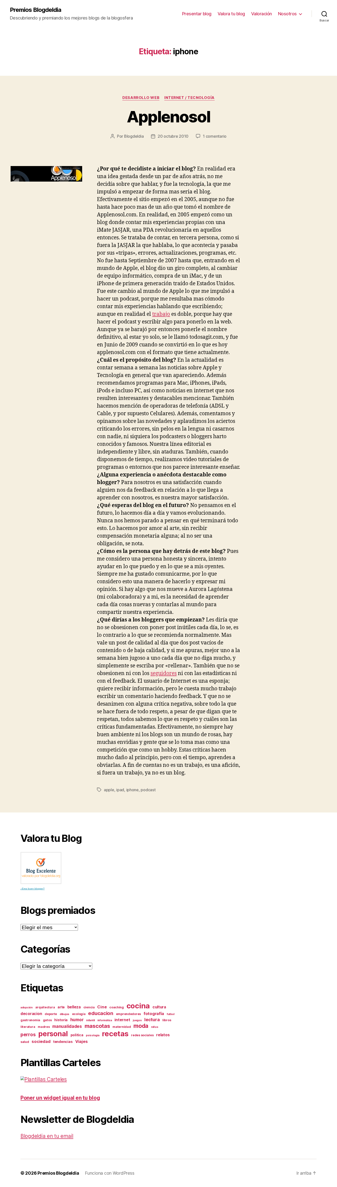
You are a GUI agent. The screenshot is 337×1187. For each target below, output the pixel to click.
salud (24, 1042)
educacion (100, 1013)
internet (122, 1019)
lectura (152, 1019)
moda (140, 1025)
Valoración (261, 13)
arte (61, 1007)
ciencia (89, 1007)
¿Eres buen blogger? (32, 888)
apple (109, 789)
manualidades (67, 1026)
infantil (90, 1020)
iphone (132, 789)
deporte (51, 1014)
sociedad (41, 1041)
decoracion (31, 1013)
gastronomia (30, 1020)
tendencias (63, 1041)
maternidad (121, 1027)
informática (104, 1020)
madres (44, 1027)
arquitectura (45, 1007)
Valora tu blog (231, 13)
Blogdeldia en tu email (46, 1136)
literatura (27, 1027)
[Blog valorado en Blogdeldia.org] (40, 868)
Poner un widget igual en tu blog (60, 1098)
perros (28, 1034)
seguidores (163, 673)
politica (77, 1035)
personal (53, 1034)
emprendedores (128, 1014)
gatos (47, 1020)
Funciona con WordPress (109, 1173)
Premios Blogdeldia (35, 10)
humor (77, 1019)
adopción (26, 1007)
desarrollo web (140, 97)
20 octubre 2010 (173, 136)
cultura (159, 1007)
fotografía (154, 1013)
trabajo (161, 314)
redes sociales (142, 1035)
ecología (79, 1014)
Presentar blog (196, 13)
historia (61, 1020)
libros (166, 1020)
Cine (102, 1006)
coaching (116, 1007)
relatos (162, 1035)
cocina (138, 1005)
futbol (170, 1014)
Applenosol (168, 116)
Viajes (81, 1041)
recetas (115, 1033)
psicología (92, 1035)
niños (154, 1027)
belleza (74, 1007)
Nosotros (287, 13)
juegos (137, 1020)
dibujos (64, 1014)
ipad (120, 789)
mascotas (97, 1026)
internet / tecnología (189, 97)
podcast (148, 789)
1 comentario (214, 136)
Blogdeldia (134, 136)
